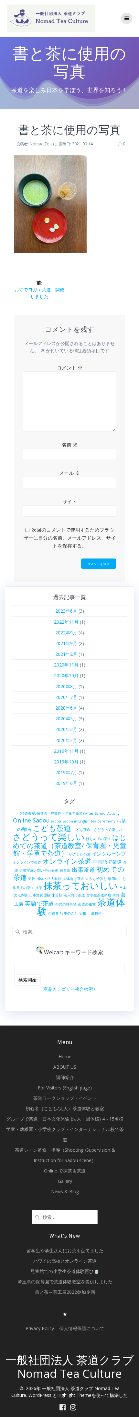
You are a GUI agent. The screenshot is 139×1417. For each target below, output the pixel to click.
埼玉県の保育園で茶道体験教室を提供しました (64, 1282)
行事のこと (69, 913)
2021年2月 (66, 654)
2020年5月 (66, 718)
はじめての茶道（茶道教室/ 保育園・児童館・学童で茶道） (69, 845)
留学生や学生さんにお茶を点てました (65, 1250)
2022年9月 (66, 633)
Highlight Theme (74, 1395)
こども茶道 (52, 828)
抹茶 (38, 887)
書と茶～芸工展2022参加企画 (65, 1292)
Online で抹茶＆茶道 (65, 1171)
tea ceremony (103, 821)
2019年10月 (66, 762)
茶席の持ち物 (66, 904)
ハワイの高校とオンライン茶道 (65, 1261)
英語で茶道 (39, 903)
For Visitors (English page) (65, 1088)
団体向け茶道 (73, 878)
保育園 (65, 870)
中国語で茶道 (107, 862)
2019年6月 (66, 783)
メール (69, 473)
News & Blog (65, 1191)
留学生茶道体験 (98, 895)
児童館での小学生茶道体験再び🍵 (64, 1271)
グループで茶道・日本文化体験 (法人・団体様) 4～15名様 (64, 1119)
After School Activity (102, 813)
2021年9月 (66, 643)
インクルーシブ (109, 853)
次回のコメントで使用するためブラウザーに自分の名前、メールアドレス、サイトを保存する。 (70, 537)
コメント (69, 367)
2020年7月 (66, 697)
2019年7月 (66, 772)
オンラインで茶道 (27, 862)
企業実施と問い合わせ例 (39, 870)
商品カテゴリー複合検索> (69, 989)
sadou (56, 821)
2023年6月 (66, 611)
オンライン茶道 (66, 861)
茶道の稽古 (87, 904)
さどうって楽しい (49, 837)
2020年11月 (66, 665)
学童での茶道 (23, 887)
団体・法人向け (49, 878)
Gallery (65, 1181)
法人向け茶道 (74, 895)
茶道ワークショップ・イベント (65, 1098)
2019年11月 (66, 751)
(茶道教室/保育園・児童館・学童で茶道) (52, 813)
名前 (70, 444)
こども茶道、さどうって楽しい (97, 829)
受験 (31, 878)
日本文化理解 (39, 895)
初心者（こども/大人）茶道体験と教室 (65, 1108)
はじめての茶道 (98, 838)
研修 (116, 895)
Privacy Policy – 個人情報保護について (65, 1328)
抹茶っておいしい (81, 885)
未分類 (57, 895)
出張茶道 (83, 869)
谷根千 (84, 913)
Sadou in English (76, 821)
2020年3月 (66, 729)
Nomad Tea (41, 144)
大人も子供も (96, 878)
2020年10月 (66, 675)
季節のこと (117, 878)
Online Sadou (31, 820)
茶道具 (53, 913)
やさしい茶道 (80, 854)
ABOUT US (64, 1067)
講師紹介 (65, 1077)
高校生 (96, 913)
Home (65, 1056)
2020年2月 (66, 740)
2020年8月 (66, 686)
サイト (69, 501)
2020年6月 (66, 708)
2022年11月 (66, 622)
